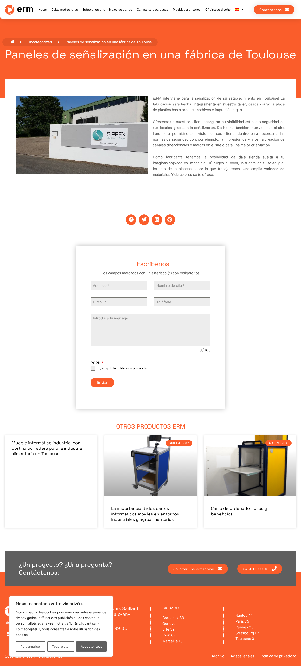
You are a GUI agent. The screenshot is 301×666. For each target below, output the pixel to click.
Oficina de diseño (218, 10)
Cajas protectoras (65, 10)
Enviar (102, 382)
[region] (61, 626)
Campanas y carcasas (152, 10)
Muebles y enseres (187, 10)
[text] (150, 273)
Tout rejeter (61, 646)
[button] (131, 219)
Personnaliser (30, 646)
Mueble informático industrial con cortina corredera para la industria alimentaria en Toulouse (47, 448)
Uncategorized (40, 42)
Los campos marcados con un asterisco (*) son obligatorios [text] (150, 273)
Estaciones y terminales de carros (107, 10)
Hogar (42, 10)
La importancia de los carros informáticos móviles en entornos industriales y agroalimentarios (145, 514)
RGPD (97, 363)
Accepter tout (91, 646)
